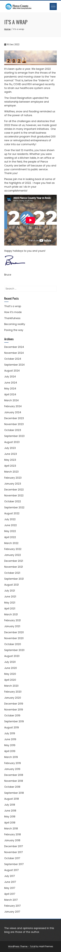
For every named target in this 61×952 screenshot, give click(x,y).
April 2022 (10, 537)
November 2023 (14, 424)
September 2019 (14, 721)
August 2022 (11, 513)
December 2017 (13, 846)
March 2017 (11, 900)
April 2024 (10, 394)
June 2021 (10, 596)
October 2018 (12, 787)
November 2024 (14, 353)
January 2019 (12, 769)
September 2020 (14, 650)
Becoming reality (14, 324)
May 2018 (9, 816)
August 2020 (12, 656)
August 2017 (11, 870)
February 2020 (13, 691)
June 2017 (10, 882)
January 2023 (12, 483)
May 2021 (9, 602)
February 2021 (12, 620)
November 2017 (13, 852)
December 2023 (14, 418)
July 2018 (9, 804)
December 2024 (14, 347)
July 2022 (10, 519)
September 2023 (14, 436)
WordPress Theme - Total (21, 946)
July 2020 (10, 662)
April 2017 (9, 894)
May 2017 (9, 888)
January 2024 (12, 412)
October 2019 (12, 715)
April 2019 (9, 751)
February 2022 (12, 549)
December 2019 (13, 703)
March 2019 (11, 757)
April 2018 (9, 822)
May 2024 (10, 388)
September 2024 (14, 364)
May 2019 (9, 745)
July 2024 (10, 376)
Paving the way (13, 330)
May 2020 (10, 674)
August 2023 (12, 442)
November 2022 (14, 495)
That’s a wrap (12, 306)
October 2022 (12, 501)
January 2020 (12, 697)
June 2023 (10, 454)
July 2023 (10, 448)
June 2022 (10, 525)
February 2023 (13, 477)
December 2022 (14, 489)
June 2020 (10, 668)
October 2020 (12, 644)
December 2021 (13, 561)
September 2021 (14, 579)
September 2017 (14, 864)
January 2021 (12, 626)
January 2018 (12, 840)
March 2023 (11, 471)
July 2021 (9, 590)
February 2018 (12, 834)
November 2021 (13, 567)
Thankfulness (12, 318)
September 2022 (14, 507)
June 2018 (10, 810)
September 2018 (14, 793)
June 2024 (10, 382)
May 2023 (10, 460)
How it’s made (13, 312)
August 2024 (12, 370)
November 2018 (13, 781)
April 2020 (10, 680)
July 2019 (9, 733)
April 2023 (10, 465)
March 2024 (11, 400)
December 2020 (14, 632)
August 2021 (11, 584)
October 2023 (12, 430)
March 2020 (11, 685)
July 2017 (9, 876)
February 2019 (12, 763)
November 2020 (14, 638)
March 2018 (11, 828)
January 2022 (12, 555)
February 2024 (13, 406)
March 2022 (11, 543)
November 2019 (13, 709)
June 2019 (10, 739)
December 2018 (13, 775)
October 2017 (12, 858)
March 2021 (11, 614)
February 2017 (12, 905)
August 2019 (11, 727)
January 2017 (12, 911)
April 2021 (9, 608)
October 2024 (12, 359)
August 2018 (11, 798)
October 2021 (12, 573)
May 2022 (10, 531)
